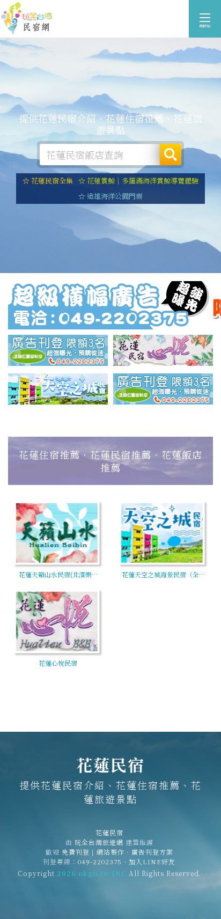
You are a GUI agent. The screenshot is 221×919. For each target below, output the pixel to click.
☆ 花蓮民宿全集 (48, 180)
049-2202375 (100, 861)
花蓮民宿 (27, 19)
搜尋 (170, 154)
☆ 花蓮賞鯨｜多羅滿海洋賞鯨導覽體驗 (138, 180)
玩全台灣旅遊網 (99, 842)
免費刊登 (76, 851)
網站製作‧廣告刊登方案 (135, 851)
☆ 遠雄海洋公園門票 (110, 196)
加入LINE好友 (152, 861)
